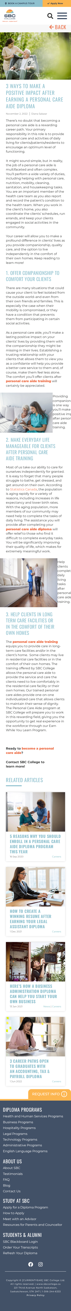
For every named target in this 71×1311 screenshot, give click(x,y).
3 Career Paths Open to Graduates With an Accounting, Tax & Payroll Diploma (30, 1068)
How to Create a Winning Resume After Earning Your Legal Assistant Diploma (30, 918)
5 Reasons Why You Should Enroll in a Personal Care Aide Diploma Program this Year (35, 843)
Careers (56, 856)
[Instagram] (40, 1264)
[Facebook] (31, 1264)
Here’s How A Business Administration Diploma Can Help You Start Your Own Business (33, 993)
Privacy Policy (36, 1295)
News (46, 1006)
